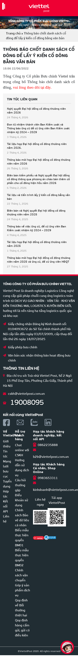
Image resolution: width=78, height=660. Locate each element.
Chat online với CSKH (22, 449)
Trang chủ (13, 33)
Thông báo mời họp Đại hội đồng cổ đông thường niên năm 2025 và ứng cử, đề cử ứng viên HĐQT (38, 259)
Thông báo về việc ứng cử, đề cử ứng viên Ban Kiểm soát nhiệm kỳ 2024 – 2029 (36, 228)
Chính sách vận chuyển (21, 575)
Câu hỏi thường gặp (20, 484)
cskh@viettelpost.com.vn (26, 393)
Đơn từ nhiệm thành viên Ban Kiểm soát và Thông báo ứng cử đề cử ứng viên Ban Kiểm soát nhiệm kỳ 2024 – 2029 (38, 128)
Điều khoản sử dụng (21, 499)
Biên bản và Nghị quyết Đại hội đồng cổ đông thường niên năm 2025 (36, 212)
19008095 (27, 401)
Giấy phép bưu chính (22, 347)
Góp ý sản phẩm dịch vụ (22, 590)
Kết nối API (5, 506)
